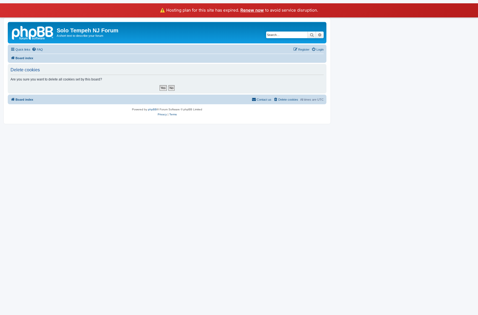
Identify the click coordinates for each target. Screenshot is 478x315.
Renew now (252, 10)
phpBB (152, 109)
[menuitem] (37, 49)
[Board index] (33, 32)
